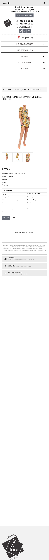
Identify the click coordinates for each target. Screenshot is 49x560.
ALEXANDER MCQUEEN (18, 173)
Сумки (24, 68)
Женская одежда (24, 44)
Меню (5, 3)
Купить (6, 218)
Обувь (24, 56)
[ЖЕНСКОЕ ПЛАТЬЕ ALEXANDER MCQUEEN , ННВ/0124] (24, 127)
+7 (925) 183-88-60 (24, 23)
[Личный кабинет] (45, 3)
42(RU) (6, 185)
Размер (4, 182)
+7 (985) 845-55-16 (24, 20)
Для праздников (24, 50)
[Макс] (20, 31)
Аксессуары (24, 62)
